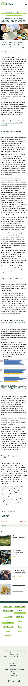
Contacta (14, 675)
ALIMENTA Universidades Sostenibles (14, 669)
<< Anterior (4, 521)
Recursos (14, 671)
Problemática (14, 665)
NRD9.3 (16, 297)
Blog (14, 673)
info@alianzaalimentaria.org (11, 650)
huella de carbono (16, 331)
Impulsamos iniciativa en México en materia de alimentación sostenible (13, 123)
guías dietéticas (12, 258)
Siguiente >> (23, 521)
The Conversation (9, 511)
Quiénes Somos (14, 663)
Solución (13, 667)
